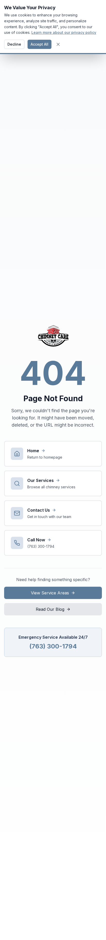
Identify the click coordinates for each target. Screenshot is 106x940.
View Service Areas (50, 592)
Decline (14, 44)
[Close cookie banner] (58, 44)
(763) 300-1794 (53, 646)
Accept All (39, 44)
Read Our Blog (50, 609)
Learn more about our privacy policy (63, 32)
